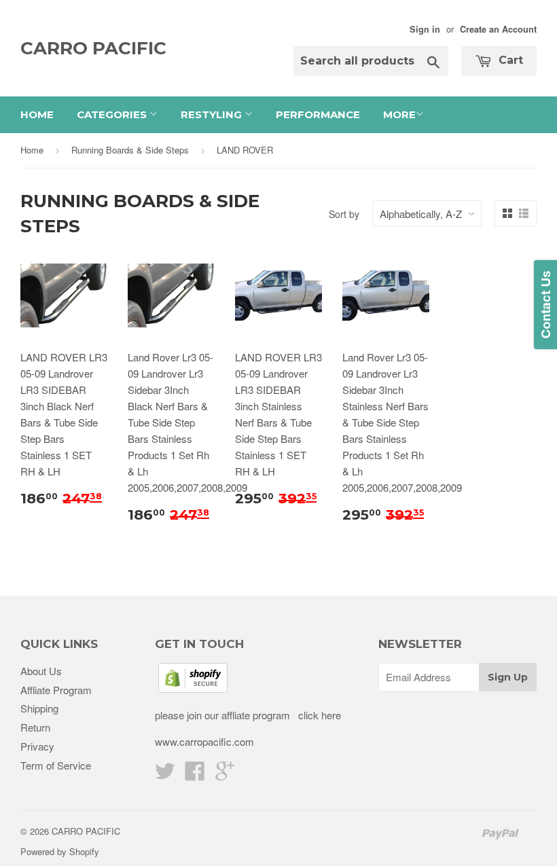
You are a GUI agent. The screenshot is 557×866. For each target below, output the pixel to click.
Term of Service (55, 765)
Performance (318, 114)
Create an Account (498, 29)
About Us (41, 671)
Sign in (425, 29)
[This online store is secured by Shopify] (193, 688)
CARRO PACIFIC (93, 48)
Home (37, 114)
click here (318, 715)
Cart (509, 60)
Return (35, 727)
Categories (113, 114)
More (399, 114)
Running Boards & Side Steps (130, 149)
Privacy (37, 746)
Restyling (213, 114)
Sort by (344, 214)
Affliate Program (56, 690)
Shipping (39, 708)
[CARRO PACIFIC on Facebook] (195, 775)
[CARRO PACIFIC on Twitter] (165, 775)
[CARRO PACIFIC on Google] (225, 775)
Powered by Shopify (59, 851)
